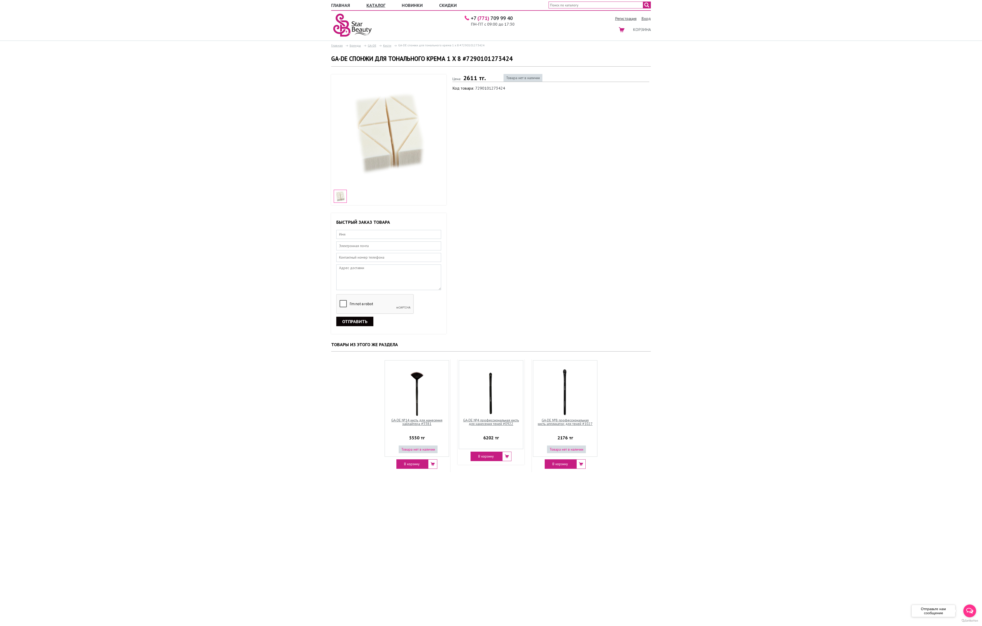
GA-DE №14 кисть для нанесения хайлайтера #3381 (416, 422)
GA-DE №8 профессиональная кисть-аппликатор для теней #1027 (565, 422)
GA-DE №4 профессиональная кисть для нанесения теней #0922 (491, 422)
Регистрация (626, 18)
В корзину (412, 464)
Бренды (355, 45)
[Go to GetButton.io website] (970, 620)
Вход (646, 18)
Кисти (387, 45)
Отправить (354, 321)
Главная (340, 5)
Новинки (412, 5)
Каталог (375, 5)
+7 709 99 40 (492, 18)
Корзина (642, 29)
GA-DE (372, 45)
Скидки (448, 5)
